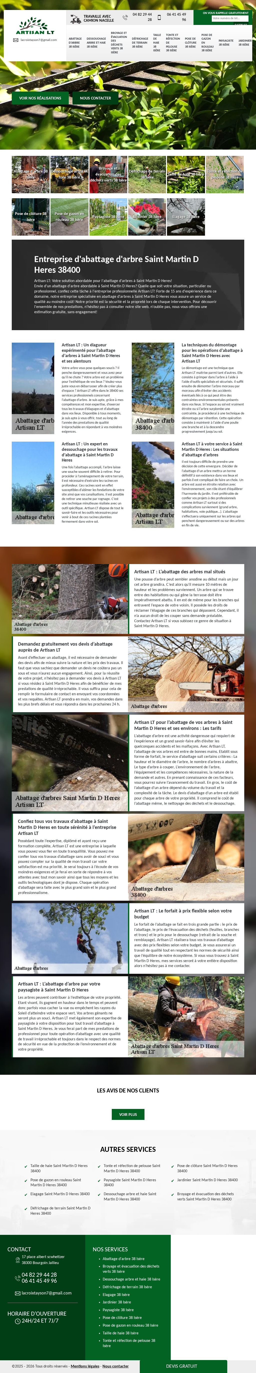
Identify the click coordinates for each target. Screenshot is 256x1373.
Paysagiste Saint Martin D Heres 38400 (130, 1182)
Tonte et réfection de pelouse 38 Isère (173, 43)
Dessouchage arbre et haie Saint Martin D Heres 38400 (130, 1196)
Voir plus (128, 1115)
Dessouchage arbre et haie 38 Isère (96, 42)
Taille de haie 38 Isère (157, 43)
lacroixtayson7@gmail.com (39, 40)
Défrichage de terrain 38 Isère (140, 42)
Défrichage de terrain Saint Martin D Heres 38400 (60, 1211)
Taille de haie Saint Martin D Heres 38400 (59, 1168)
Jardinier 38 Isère (245, 42)
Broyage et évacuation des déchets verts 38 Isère (119, 43)
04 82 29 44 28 (142, 17)
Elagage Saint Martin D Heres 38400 (60, 1194)
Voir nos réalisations (40, 98)
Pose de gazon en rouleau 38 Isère (208, 43)
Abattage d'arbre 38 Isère (75, 42)
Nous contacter (95, 98)
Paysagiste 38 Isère (226, 42)
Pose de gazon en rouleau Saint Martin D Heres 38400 (55, 1182)
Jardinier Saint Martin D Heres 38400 (207, 1180)
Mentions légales (85, 1367)
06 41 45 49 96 (176, 17)
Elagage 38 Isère (116, 1295)
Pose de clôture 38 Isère (190, 42)
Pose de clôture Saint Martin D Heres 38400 (207, 1168)
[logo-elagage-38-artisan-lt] (35, 26)
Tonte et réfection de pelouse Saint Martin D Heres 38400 (132, 1168)
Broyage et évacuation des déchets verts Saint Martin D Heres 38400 (205, 1196)
